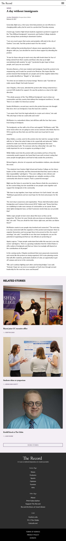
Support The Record (33, 504)
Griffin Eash (9, 332)
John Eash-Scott (11, 384)
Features (33, 475)
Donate (33, 538)
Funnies (33, 484)
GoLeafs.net (33, 523)
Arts (33, 487)
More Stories (33, 445)
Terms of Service (33, 532)
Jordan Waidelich (12, 17)
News (33, 472)
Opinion (33, 481)
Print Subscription (33, 500)
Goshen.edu (33, 517)
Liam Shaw (9, 436)
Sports (33, 478)
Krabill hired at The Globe (13, 432)
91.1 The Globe (33, 520)
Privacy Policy (33, 535)
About (33, 497)
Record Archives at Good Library (33, 507)
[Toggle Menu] (62, 3)
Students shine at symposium (14, 380)
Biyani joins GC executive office (15, 328)
